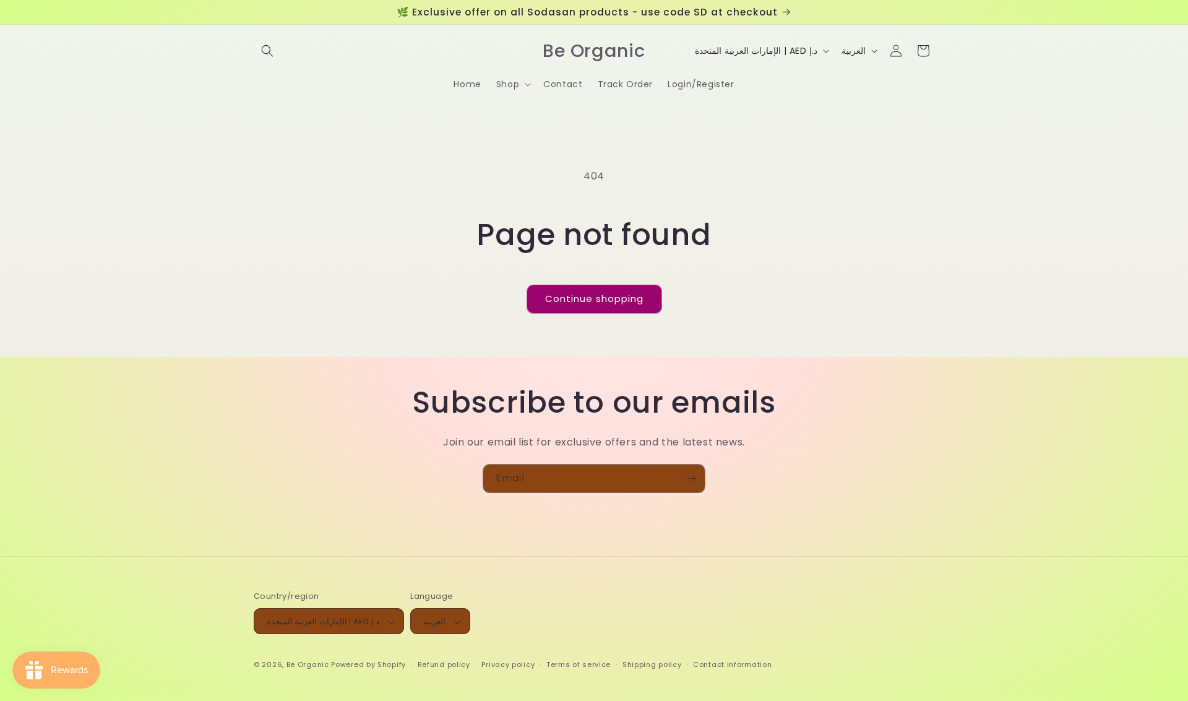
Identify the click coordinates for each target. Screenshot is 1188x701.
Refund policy (444, 664)
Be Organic (307, 665)
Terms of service (578, 664)
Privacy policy (508, 664)
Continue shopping (594, 298)
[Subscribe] (691, 478)
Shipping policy (652, 664)
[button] (267, 50)
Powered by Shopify (368, 665)
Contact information (732, 664)
